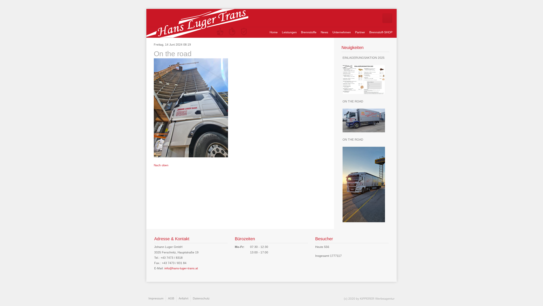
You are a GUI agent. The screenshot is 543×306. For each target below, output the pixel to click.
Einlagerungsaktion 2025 (364, 57)
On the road (353, 101)
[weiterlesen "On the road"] (365, 120)
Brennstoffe (308, 32)
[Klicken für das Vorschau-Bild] (191, 107)
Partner (360, 32)
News (324, 32)
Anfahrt (183, 298)
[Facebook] (387, 18)
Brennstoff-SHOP (380, 32)
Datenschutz (201, 298)
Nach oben (161, 165)
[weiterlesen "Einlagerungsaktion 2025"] (365, 79)
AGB (171, 298)
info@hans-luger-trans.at (181, 268)
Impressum (156, 298)
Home (274, 32)
